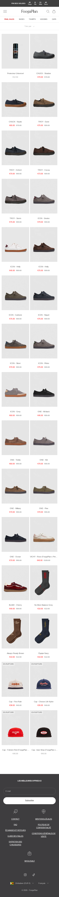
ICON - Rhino (43, 363)
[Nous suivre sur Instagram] (25, 874)
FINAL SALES (9, 19)
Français (41, 883)
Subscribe (29, 800)
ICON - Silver (15, 363)
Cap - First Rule (15, 702)
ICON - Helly (15, 267)
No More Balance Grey (43, 605)
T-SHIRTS (32, 19)
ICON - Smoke (43, 218)
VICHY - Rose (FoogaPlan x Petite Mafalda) (43, 557)
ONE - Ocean (15, 557)
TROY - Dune (43, 122)
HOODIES (43, 19)
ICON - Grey (15, 412)
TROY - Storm (15, 218)
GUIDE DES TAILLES (15, 836)
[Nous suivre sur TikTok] (33, 874)
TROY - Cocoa (44, 170)
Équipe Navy (44, 653)
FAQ (15, 825)
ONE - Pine (43, 508)
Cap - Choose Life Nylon (43, 702)
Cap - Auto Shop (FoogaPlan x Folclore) (44, 750)
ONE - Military (15, 508)
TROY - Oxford (15, 170)
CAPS (54, 19)
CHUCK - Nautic (15, 122)
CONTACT (15, 819)
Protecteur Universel (15, 73)
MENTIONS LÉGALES (43, 819)
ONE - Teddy (15, 460)
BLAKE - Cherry (15, 605)
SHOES (21, 19)
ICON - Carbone (15, 315)
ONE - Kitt (44, 460)
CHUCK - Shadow (43, 73)
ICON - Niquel (43, 315)
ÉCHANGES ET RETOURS (15, 830)
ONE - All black (44, 412)
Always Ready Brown (15, 653)
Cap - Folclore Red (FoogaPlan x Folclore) (15, 750)
